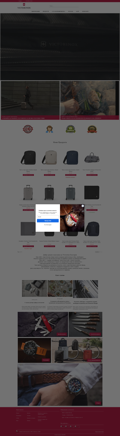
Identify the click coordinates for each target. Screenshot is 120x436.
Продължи (48, 221)
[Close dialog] (83, 206)
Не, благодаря (47, 224)
